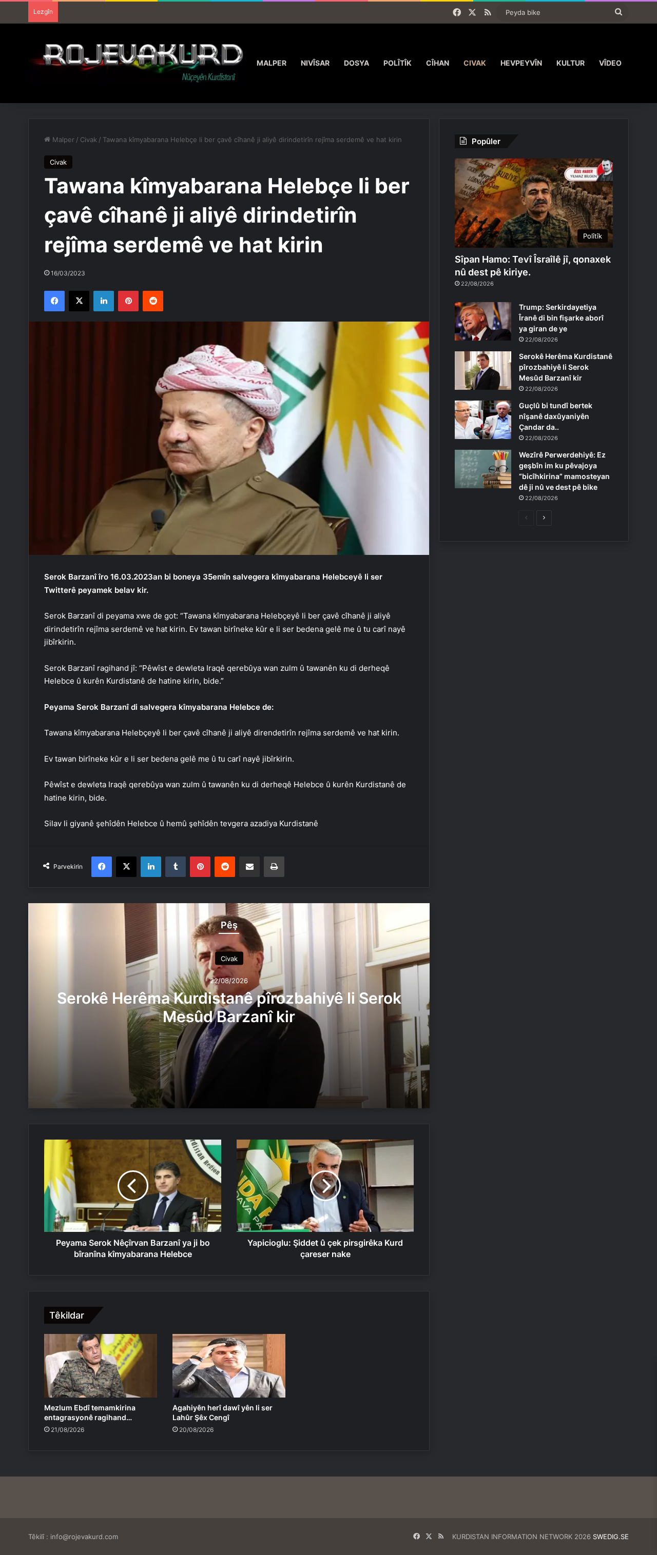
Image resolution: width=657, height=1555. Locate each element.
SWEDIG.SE (611, 1536)
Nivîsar (315, 62)
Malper (271, 62)
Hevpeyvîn (521, 62)
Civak (474, 62)
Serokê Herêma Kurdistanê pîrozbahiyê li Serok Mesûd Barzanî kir (229, 1007)
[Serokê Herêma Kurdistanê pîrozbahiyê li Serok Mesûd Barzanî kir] (483, 370)
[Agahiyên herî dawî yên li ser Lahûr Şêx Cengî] (228, 1366)
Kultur (570, 62)
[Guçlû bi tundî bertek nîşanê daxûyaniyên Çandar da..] (483, 420)
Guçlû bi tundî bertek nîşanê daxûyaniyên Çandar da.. (555, 416)
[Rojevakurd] (138, 63)
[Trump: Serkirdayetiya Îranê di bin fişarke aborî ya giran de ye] (483, 321)
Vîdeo (610, 62)
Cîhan (437, 62)
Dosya (356, 62)
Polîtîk (397, 62)
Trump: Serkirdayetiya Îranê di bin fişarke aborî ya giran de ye (561, 318)
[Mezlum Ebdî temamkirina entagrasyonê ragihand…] (100, 1366)
